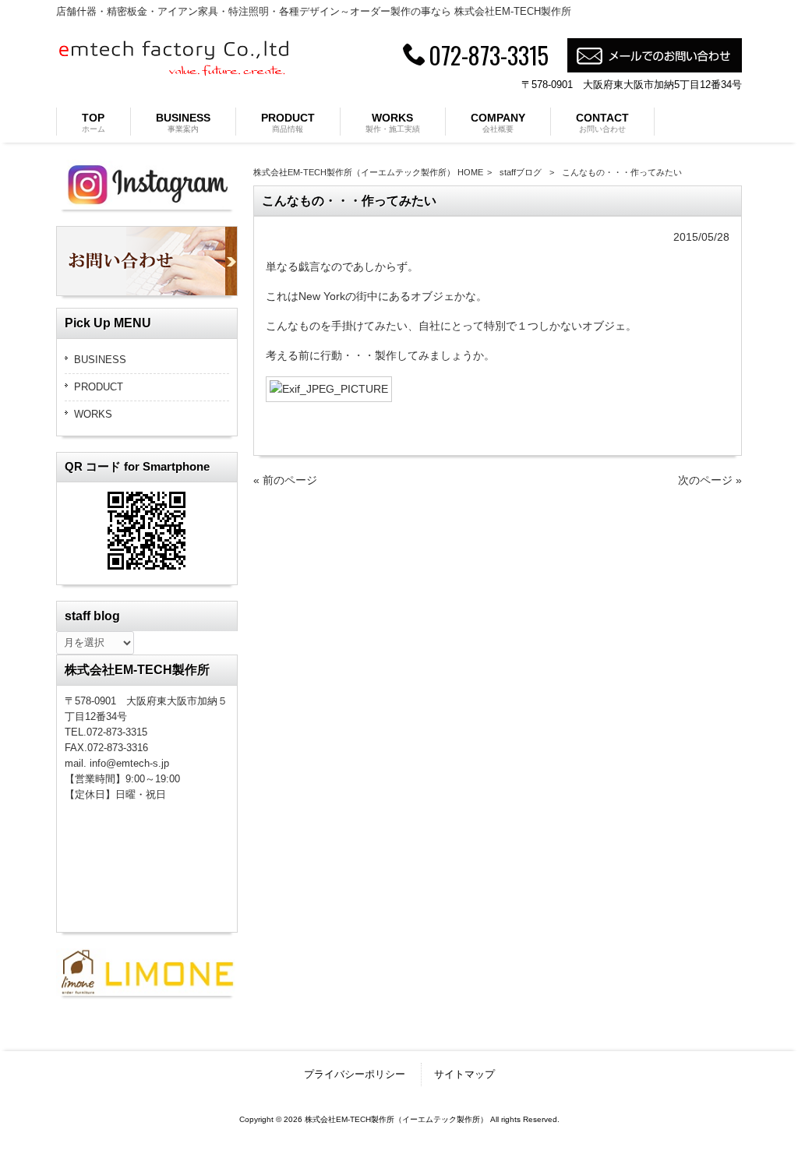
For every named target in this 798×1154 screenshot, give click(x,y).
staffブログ (521, 172)
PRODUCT (98, 387)
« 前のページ (285, 480)
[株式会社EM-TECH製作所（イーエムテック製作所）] (173, 72)
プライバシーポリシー (354, 1074)
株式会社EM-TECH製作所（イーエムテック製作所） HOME (368, 172)
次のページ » (710, 480)
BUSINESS (100, 359)
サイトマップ (464, 1074)
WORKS (93, 414)
